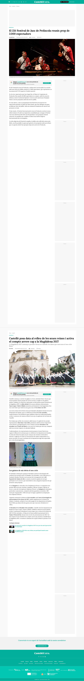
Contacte (21, 663)
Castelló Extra (11, 37)
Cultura (41, 661)
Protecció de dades (39, 663)
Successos (50, 661)
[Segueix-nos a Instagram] (20, 2)
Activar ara (46, 394)
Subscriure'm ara (42, 645)
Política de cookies (48, 663)
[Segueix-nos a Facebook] (16, 2)
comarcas (13, 6)
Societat (45, 661)
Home (10, 6)
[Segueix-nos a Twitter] (18, 2)
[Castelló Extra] (42, 654)
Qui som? (26, 663)
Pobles (31, 661)
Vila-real (26, 661)
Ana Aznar (11, 348)
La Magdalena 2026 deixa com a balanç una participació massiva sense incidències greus (31, 531)
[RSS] (21, 2)
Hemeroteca (61, 661)
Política (55, 661)
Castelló (11, 335)
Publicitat (56, 663)
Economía (36, 661)
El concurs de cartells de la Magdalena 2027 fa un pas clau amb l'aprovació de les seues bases (33, 526)
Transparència (62, 663)
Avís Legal (31, 663)
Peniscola (11, 27)
